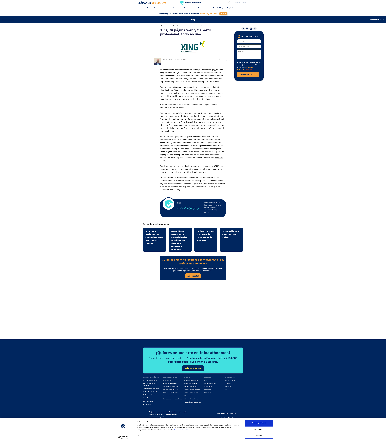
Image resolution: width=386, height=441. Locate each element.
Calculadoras (208, 386)
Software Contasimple (191, 399)
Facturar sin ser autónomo (151, 388)
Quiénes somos (230, 380)
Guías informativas (210, 383)
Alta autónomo (188, 8)
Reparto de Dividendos (170, 393)
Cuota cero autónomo (149, 395)
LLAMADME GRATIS (248, 75)
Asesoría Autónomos (154, 8)
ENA (226, 390)
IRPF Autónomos (148, 401)
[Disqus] (193, 309)
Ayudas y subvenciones (191, 393)
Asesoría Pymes (172, 8)
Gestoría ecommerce (190, 383)
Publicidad (228, 386)
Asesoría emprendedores (192, 390)
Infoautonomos (164, 25)
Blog (193, 19)
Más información (193, 368)
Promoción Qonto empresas (192, 402)
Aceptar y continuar (259, 423)
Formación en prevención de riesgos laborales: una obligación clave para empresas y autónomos (179, 240)
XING (182, 116)
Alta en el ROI (147, 404)
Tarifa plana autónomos (150, 380)
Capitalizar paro (233, 8)
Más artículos (8, 19)
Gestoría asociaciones (191, 380)
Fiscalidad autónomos (150, 398)
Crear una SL (167, 380)
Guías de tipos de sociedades (172, 399)
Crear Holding (218, 8)
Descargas (207, 390)
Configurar (258, 429)
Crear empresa (203, 8)
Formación (207, 393)
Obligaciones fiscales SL (170, 386)
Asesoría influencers (190, 386)
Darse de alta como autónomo (149, 384)
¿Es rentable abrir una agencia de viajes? (230, 234)
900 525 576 (159, 3)
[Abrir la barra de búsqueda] (229, 3)
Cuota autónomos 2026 (150, 392)
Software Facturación (190, 396)
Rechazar (259, 436)
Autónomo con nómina (170, 396)
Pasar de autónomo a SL (170, 390)
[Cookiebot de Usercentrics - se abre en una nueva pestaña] (123, 437)
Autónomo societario (170, 383)
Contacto (227, 383)
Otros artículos (376, 19)
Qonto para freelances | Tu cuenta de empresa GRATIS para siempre (154, 237)
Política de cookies (181, 430)
